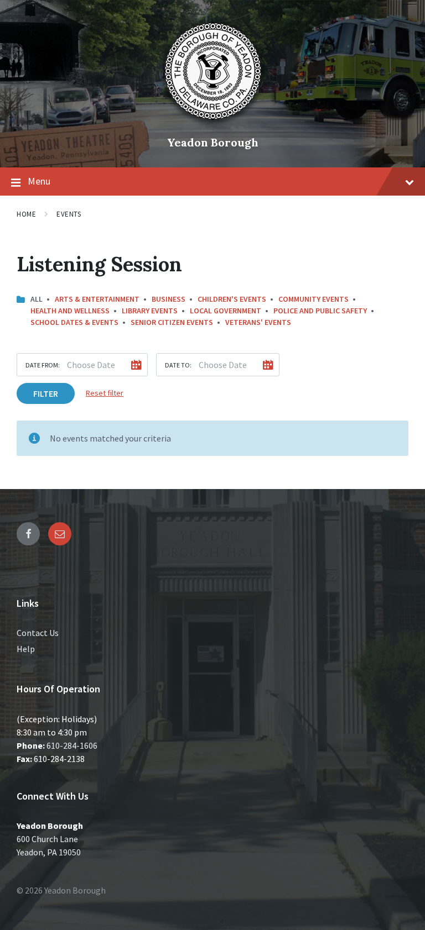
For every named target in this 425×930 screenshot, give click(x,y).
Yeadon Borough (212, 142)
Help (26, 648)
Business (168, 299)
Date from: (42, 365)
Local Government (225, 311)
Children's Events (232, 299)
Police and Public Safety (320, 311)
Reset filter (104, 393)
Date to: (178, 365)
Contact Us (38, 632)
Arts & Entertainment (97, 299)
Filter (45, 393)
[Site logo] (212, 123)
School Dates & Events (74, 322)
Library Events (150, 311)
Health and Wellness (70, 311)
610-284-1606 (71, 745)
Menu (39, 181)
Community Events (313, 299)
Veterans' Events (258, 322)
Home (26, 214)
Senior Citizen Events (172, 322)
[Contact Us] (59, 533)
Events (68, 214)
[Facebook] (28, 533)
